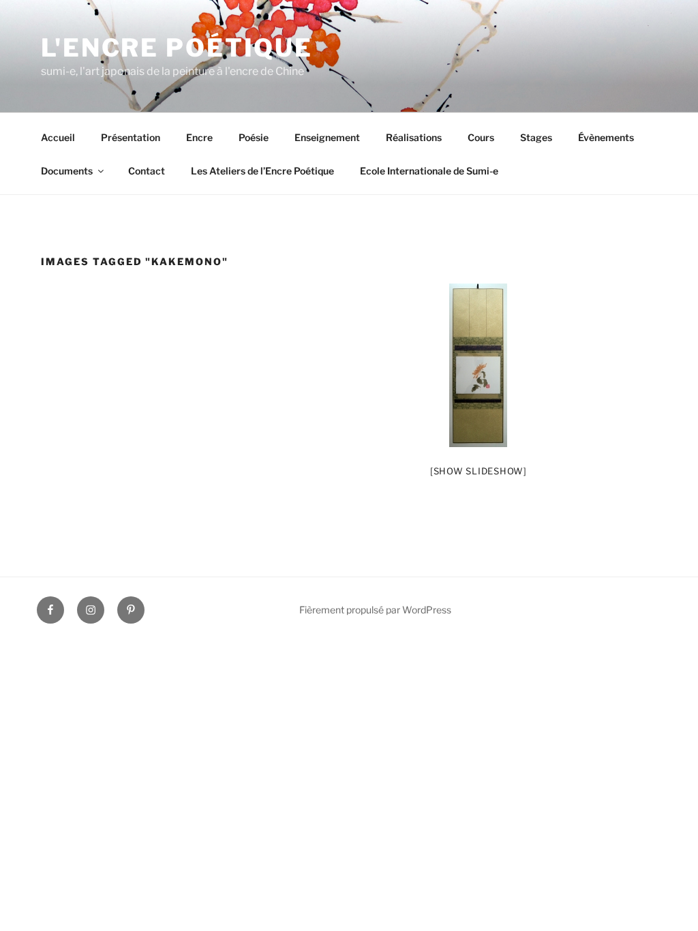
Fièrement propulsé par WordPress (375, 609)
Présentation (130, 137)
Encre (199, 137)
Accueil (58, 137)
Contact (146, 171)
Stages (536, 137)
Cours (481, 137)
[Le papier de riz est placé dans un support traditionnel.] (478, 365)
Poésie (254, 137)
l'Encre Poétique (177, 48)
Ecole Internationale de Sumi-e (429, 171)
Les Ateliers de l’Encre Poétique (262, 171)
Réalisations (414, 137)
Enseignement (327, 137)
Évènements (606, 137)
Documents (67, 171)
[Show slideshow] (478, 471)
